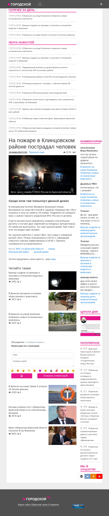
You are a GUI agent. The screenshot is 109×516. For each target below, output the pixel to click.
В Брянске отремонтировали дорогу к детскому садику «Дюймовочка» (89, 434)
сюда (53, 259)
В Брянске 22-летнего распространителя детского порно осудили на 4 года (89, 453)
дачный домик (41, 252)
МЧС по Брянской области (29, 249)
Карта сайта (24, 505)
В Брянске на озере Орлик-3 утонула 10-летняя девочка (48, 35)
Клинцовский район (19, 252)
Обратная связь (39, 505)
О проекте (53, 505)
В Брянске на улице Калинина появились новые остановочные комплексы (89, 173)
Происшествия (36, 152)
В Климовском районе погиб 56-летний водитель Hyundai (49, 77)
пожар (51, 249)
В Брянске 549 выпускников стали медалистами (44, 93)
